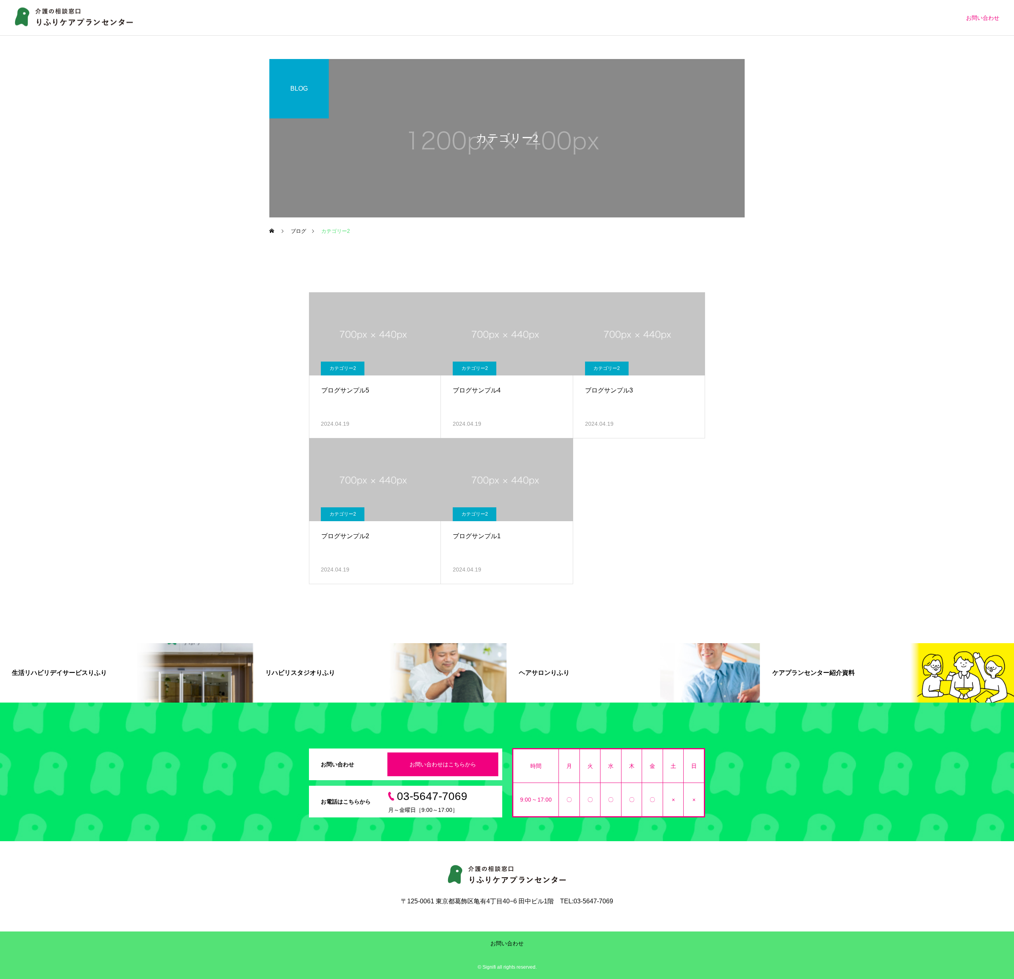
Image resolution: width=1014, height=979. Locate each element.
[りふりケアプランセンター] (74, 17)
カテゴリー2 (343, 368)
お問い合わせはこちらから (443, 764)
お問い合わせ (982, 18)
